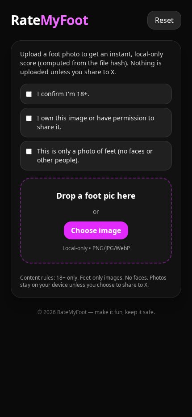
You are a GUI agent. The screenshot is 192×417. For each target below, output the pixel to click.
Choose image (96, 230)
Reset (164, 20)
